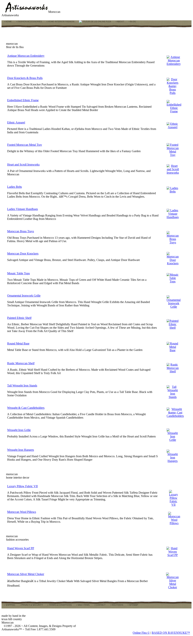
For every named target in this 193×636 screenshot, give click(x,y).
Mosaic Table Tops (18, 273)
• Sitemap (132, 605)
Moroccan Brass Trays (20, 231)
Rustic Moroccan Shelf (20, 363)
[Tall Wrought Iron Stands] (172, 397)
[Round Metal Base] (172, 350)
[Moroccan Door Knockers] (173, 263)
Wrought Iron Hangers (20, 449)
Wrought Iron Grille (19, 430)
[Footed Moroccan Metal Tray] (173, 155)
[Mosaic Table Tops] (172, 281)
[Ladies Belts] (172, 191)
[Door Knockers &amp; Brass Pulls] (172, 92)
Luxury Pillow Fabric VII (22, 486)
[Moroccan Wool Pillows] (174, 523)
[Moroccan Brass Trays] (173, 242)
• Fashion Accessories (29, 21)
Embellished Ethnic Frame (23, 100)
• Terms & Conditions (59, 605)
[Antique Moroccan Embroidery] (174, 63)
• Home (8, 21)
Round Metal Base (18, 343)
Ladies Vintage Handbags (22, 209)
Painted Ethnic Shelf (19, 317)
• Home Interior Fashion (60, 21)
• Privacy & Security (31, 605)
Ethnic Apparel (16, 122)
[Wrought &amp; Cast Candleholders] (175, 415)
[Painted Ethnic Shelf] (172, 327)
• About (119, 21)
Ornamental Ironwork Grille (24, 295)
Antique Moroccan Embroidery (25, 55)
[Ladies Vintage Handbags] (173, 217)
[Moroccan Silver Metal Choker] (172, 587)
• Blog (132, 21)
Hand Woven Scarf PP (20, 548)
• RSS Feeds (116, 605)
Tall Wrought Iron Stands (22, 385)
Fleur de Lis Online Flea (97, 21)
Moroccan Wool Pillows (21, 511)
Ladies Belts (14, 186)
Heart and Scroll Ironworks (23, 164)
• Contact (100, 605)
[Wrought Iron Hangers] (172, 461)
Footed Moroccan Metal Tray (24, 144)
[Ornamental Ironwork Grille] (174, 306)
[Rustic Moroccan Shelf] (173, 371)
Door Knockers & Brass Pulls (25, 78)
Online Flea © (141, 632)
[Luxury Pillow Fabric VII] (173, 504)
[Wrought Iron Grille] (172, 439)
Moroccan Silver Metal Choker (25, 574)
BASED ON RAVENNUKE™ (171, 632)
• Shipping (9, 605)
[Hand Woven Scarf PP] (172, 555)
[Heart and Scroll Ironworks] (173, 172)
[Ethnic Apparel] (172, 127)
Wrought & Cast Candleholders (25, 407)
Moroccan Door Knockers (22, 253)
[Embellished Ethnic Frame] (174, 111)
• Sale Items (83, 605)
